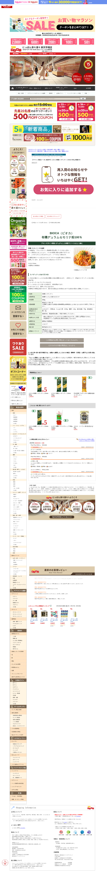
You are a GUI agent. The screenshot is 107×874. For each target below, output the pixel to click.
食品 (13, 410)
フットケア (15, 750)
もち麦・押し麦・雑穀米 (18, 450)
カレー (14, 415)
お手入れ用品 (15, 789)
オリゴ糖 (15, 600)
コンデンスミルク (17, 542)
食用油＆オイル (15, 633)
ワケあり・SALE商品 (17, 796)
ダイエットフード (17, 612)
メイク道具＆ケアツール (18, 764)
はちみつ (15, 435)
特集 (86, 93)
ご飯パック (15, 446)
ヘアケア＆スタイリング (18, 746)
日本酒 (14, 695)
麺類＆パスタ (65, 151)
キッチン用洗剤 (16, 717)
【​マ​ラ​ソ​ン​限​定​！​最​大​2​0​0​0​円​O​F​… (34, 620)
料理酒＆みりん (15, 667)
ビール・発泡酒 (16, 693)
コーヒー (15, 566)
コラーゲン (15, 598)
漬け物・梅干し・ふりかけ (19, 469)
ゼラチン (15, 523)
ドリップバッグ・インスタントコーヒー (19, 571)
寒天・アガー (16, 521)
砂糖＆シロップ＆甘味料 (18, 651)
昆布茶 (14, 562)
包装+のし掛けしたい (17, 404)
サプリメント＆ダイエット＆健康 (36, 93)
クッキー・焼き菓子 (17, 500)
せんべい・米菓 (16, 502)
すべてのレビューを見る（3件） (86, 439)
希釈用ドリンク (16, 582)
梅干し (14, 473)
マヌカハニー (16, 440)
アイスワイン (16, 689)
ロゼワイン (15, 687)
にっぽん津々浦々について (22, 88)
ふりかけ (15, 475)
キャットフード (16, 775)
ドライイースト (16, 519)
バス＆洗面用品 (15, 728)
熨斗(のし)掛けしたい (17, 400)
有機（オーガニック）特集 (50, 151)
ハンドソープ (16, 761)
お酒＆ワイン (59, 93)
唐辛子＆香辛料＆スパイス (18, 677)
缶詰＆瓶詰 (15, 546)
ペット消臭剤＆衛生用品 (18, 783)
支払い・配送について (35, 88)
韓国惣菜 (15, 421)
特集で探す (40, 151)
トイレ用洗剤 (16, 721)
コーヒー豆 (15, 568)
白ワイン (15, 684)
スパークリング (16, 691)
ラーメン (15, 456)
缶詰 (14, 548)
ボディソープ (16, 759)
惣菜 (14, 413)
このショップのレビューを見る (86, 440)
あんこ (14, 532)
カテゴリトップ (32, 149)
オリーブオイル (16, 644)
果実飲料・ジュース (17, 576)
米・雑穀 (15, 444)
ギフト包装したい (16, 397)
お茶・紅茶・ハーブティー (19, 558)
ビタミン (15, 596)
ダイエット (14, 609)
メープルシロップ (17, 438)
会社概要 (88, 88)
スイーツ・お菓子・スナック (19, 492)
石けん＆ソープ (15, 755)
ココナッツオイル (17, 642)
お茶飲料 (15, 564)
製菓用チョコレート (17, 517)
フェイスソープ (16, 757)
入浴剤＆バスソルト (17, 752)
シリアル (15, 431)
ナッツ (14, 511)
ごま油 (14, 636)
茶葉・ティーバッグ (17, 560)
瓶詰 (14, 550)
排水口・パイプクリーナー (19, 725)
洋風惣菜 (15, 419)
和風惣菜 (15, 417)
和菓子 (14, 494)
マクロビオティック (17, 623)
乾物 (14, 479)
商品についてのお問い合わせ (40, 222)
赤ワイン (15, 682)
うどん (14, 461)
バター (14, 540)
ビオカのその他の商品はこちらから (61, 345)
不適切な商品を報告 (55, 222)
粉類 (14, 552)
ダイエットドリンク (17, 614)
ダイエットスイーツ (17, 616)
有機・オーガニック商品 (18, 799)
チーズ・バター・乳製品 (18, 536)
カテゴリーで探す (41, 149)
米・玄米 (15, 448)
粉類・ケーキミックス (18, 529)
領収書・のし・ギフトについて (62, 88)
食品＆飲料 (50, 149)
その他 (14, 423)
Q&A (75, 88)
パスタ (14, 458)
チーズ (14, 538)
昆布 (14, 486)
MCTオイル (15, 648)
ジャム (14, 429)
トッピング (15, 525)
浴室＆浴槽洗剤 (16, 719)
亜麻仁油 (15, 638)
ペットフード (15, 770)
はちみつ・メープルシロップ (19, 433)
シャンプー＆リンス (16, 786)
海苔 (14, 484)
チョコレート (16, 498)
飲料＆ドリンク (15, 555)
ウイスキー (15, 699)
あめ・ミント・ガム (17, 504)
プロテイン (15, 604)
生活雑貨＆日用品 (16, 731)
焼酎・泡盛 (15, 697)
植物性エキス (16, 602)
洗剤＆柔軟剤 (15, 712)
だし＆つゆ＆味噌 (16, 664)
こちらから (22, 827)
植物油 (14, 646)
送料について (48, 88)
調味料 (50, 93)
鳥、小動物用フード (17, 777)
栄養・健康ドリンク (17, 621)
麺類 (14, 454)
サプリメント (15, 593)
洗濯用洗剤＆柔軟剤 (17, 715)
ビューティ (14, 741)
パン (14, 427)
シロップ (15, 527)
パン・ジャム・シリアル (18, 425)
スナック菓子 (16, 507)
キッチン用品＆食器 (16, 709)
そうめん (15, 463)
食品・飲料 (21, 93)
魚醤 (13, 670)
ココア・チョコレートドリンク (19, 585)
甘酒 (14, 578)
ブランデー (15, 701)
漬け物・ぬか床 (16, 471)
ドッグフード (16, 773)
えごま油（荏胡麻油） (18, 640)
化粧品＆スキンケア (17, 743)
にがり (14, 625)
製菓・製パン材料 (17, 515)
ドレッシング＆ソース (17, 673)
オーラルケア (16, 748)
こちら (65, 822)
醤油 (13, 661)
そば (14, 465)
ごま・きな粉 (16, 488)
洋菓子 (14, 496)
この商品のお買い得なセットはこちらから (62, 340)
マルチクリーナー (17, 723)
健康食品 (14, 619)
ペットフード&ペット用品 (74, 93)
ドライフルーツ (16, 509)
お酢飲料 (15, 580)
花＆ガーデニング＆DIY (17, 734)
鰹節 (14, 481)
